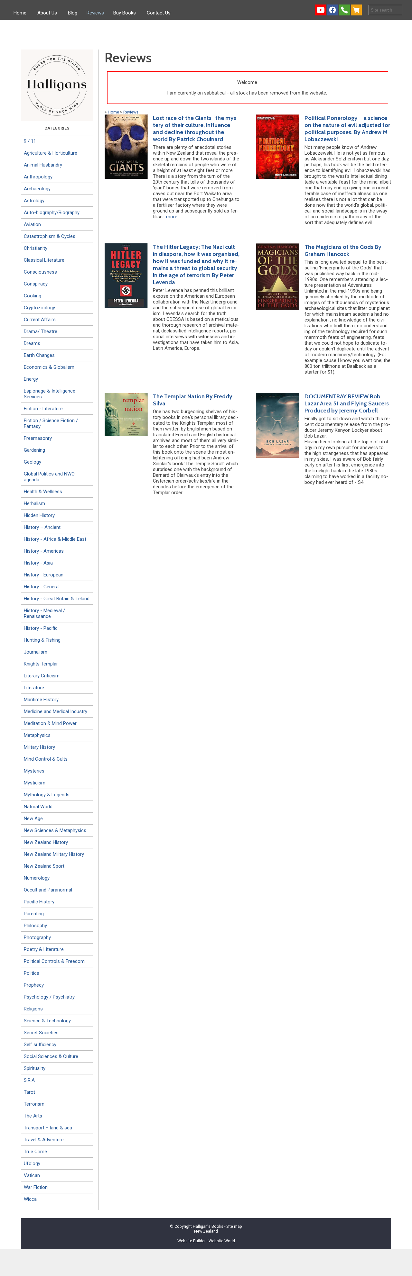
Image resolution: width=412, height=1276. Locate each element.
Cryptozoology (39, 308)
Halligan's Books (208, 1226)
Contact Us (159, 13)
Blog (72, 13)
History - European (43, 575)
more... (173, 217)
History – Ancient (42, 527)
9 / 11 (30, 141)
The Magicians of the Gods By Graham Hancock (342, 250)
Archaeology (37, 189)
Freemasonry (38, 438)
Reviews (95, 13)
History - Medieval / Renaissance (44, 613)
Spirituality (34, 1068)
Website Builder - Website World (206, 1240)
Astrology (34, 201)
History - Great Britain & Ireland (56, 599)
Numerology (37, 878)
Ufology (32, 1163)
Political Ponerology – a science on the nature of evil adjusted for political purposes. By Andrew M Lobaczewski (347, 128)
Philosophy (35, 925)
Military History (39, 747)
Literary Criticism (42, 676)
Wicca (30, 1199)
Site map (234, 1226)
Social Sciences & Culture (51, 1056)
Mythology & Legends (47, 795)
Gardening (34, 450)
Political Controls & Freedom (54, 961)
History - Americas (44, 551)
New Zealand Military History (54, 854)
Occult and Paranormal (48, 890)
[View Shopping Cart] (357, 10)
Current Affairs (40, 319)
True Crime (35, 1151)
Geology (32, 462)
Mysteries (34, 771)
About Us (47, 13)
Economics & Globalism (49, 367)
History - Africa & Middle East (55, 539)
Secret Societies (41, 1033)
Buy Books (124, 13)
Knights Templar (41, 664)
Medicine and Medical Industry (55, 711)
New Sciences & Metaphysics (55, 830)
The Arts (33, 1116)
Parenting (34, 914)
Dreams (32, 343)
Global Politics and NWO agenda (49, 477)
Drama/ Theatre (40, 331)
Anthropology (38, 177)
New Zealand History (46, 842)
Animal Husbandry (43, 165)
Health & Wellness (43, 491)
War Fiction (36, 1187)
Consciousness (40, 272)
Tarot (29, 1092)
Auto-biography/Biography (52, 212)
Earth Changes (39, 355)
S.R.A (29, 1080)
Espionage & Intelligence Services (49, 394)
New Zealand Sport (44, 866)
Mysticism (34, 783)
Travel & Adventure (44, 1140)
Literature (34, 688)
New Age (33, 818)
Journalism (35, 652)
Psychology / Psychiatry (49, 997)
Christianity (35, 248)
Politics (31, 973)
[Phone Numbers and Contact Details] (344, 10)
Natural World (38, 807)
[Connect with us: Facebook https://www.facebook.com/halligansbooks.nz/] (332, 10)
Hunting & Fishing (42, 640)
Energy (31, 379)
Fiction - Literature (43, 409)
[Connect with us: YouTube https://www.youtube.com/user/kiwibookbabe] (320, 10)
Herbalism (34, 503)
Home (20, 13)
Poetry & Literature (44, 949)
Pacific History (39, 902)
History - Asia (38, 563)
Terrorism (34, 1104)
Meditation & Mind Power (50, 723)
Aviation (32, 224)
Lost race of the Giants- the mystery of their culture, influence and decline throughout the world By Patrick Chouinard (196, 128)
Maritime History (41, 699)
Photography (37, 937)
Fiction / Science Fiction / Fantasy (51, 423)
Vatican (32, 1175)
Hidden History (39, 515)
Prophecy (34, 985)
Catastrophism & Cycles (49, 236)
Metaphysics (37, 735)
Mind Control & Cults (46, 759)
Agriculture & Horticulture (50, 153)
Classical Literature (44, 260)
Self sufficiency (40, 1044)
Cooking (32, 296)
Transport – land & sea (48, 1128)
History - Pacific (41, 628)
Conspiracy (36, 284)
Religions (33, 1009)
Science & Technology (47, 1021)
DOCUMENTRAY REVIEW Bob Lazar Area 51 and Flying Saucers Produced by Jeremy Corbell (346, 403)
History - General (42, 587)
